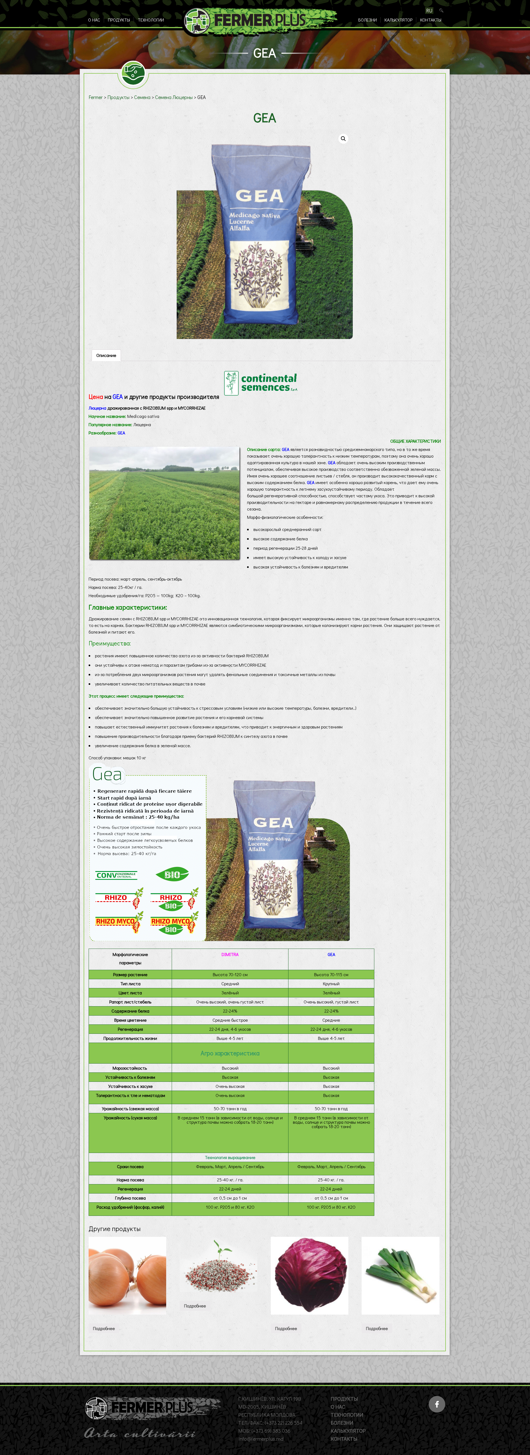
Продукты (119, 20)
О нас (94, 20)
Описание (106, 355)
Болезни (367, 20)
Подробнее (104, 1328)
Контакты (430, 20)
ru (429, 10)
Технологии (151, 20)
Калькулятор (398, 20)
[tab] (106, 355)
